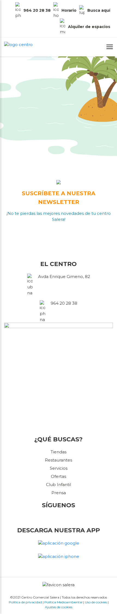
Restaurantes (58, 460)
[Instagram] (59, 518)
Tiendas (58, 451)
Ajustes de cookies (58, 607)
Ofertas (58, 476)
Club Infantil (58, 484)
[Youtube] (66, 518)
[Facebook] (51, 518)
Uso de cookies (96, 602)
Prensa (58, 492)
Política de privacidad (25, 602)
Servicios (58, 468)
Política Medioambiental (63, 602)
